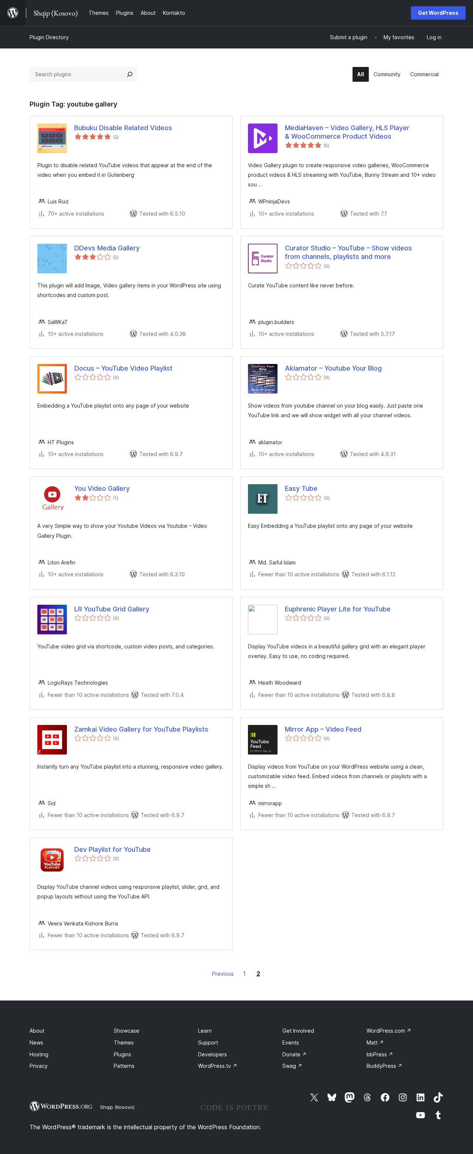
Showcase (126, 1031)
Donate (294, 1054)
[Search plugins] (129, 74)
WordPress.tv (217, 1066)
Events (290, 1042)
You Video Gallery (102, 488)
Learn (205, 1031)
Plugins (122, 1054)
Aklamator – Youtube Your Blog (333, 368)
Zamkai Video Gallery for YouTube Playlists (141, 729)
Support (208, 1042)
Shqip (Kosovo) (117, 1107)
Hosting (39, 1054)
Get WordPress (438, 13)
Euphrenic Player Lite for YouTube (338, 609)
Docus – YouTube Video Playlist (123, 368)
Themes (124, 1042)
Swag (292, 1066)
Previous (223, 974)
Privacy (39, 1066)
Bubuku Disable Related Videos (123, 128)
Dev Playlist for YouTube (112, 849)
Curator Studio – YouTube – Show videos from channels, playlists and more (348, 252)
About (37, 1031)
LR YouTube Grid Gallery (111, 609)
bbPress (380, 1054)
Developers (212, 1054)
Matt (375, 1042)
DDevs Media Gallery (107, 248)
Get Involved (298, 1031)
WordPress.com (389, 1031)
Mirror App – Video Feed (323, 729)
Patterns (124, 1066)
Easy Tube (301, 488)
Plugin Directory (49, 37)
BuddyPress (384, 1066)
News (36, 1042)
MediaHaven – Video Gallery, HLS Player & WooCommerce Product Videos (347, 132)
